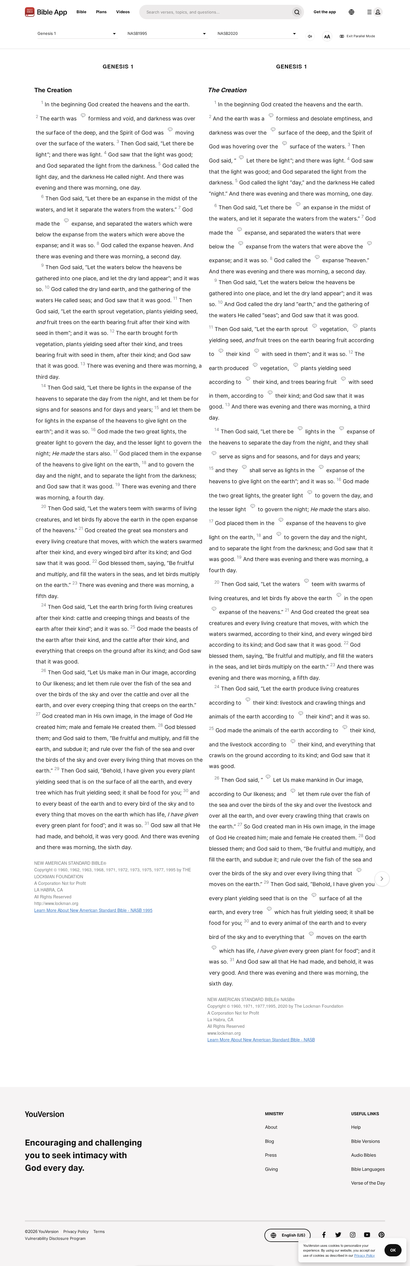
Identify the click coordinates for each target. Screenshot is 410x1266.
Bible (81, 11)
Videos (123, 11)
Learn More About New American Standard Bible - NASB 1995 (93, 910)
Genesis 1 (47, 33)
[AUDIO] (310, 36)
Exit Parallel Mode (361, 36)
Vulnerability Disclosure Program (55, 1238)
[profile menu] (373, 12)
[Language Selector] (351, 12)
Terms (99, 1231)
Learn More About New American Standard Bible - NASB (261, 1040)
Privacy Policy (76, 1231)
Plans (101, 11)
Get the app (325, 11)
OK (393, 1250)
